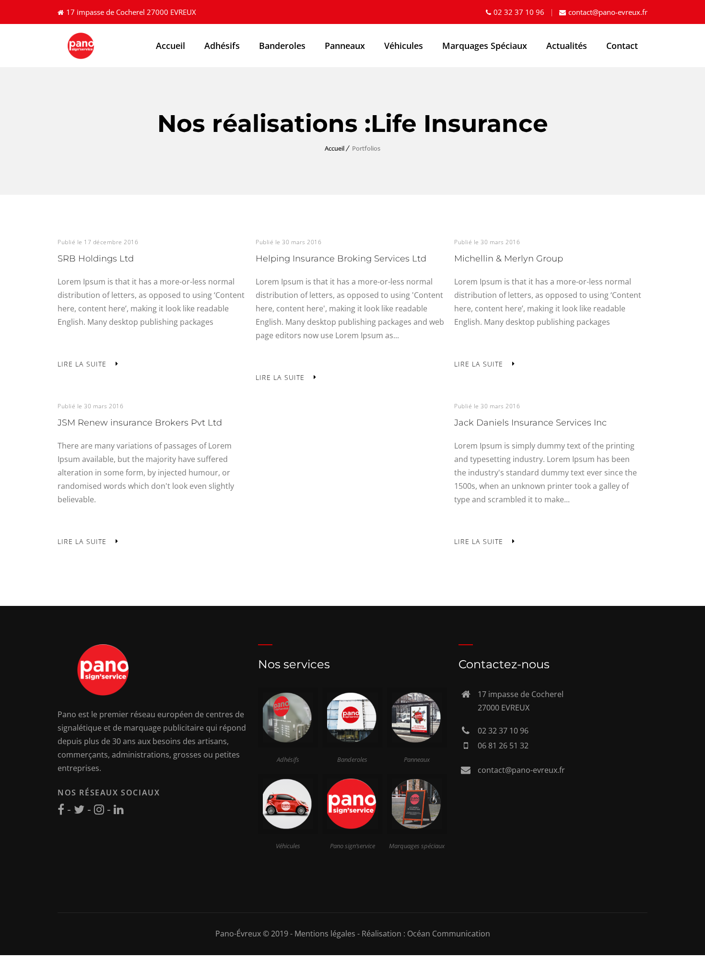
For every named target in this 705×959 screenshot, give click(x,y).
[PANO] (82, 46)
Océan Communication (448, 933)
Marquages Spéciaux (484, 45)
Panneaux (345, 45)
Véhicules (403, 45)
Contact (622, 45)
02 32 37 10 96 (519, 12)
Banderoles (282, 45)
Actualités (566, 45)
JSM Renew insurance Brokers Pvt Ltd (140, 422)
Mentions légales (324, 933)
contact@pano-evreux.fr (607, 12)
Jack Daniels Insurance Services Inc (530, 422)
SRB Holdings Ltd (96, 258)
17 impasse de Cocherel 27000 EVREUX (131, 12)
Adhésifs (222, 45)
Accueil (170, 45)
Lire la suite (82, 363)
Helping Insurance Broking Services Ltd (341, 258)
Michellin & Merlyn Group (508, 258)
